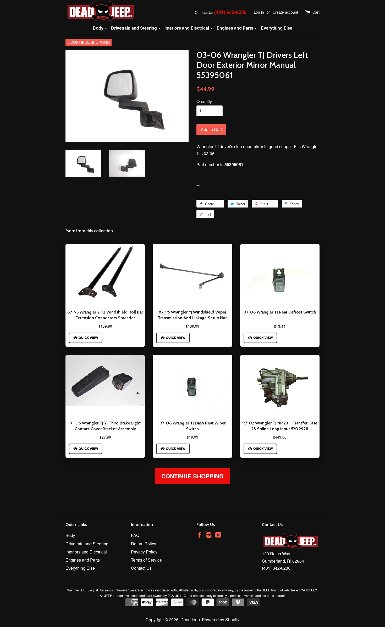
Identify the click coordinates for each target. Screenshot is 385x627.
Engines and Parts (235, 28)
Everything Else (276, 28)
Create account (285, 12)
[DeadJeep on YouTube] (218, 536)
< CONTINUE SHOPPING (88, 42)
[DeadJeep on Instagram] (209, 536)
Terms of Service (146, 560)
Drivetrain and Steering (134, 28)
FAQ (135, 535)
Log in (259, 12)
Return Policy (143, 544)
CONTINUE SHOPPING (192, 476)
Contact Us (204, 12)
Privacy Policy (144, 552)
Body (98, 28)
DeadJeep (190, 620)
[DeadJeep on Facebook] (199, 536)
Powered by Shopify (220, 620)
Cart (316, 12)
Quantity (204, 101)
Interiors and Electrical (187, 28)
